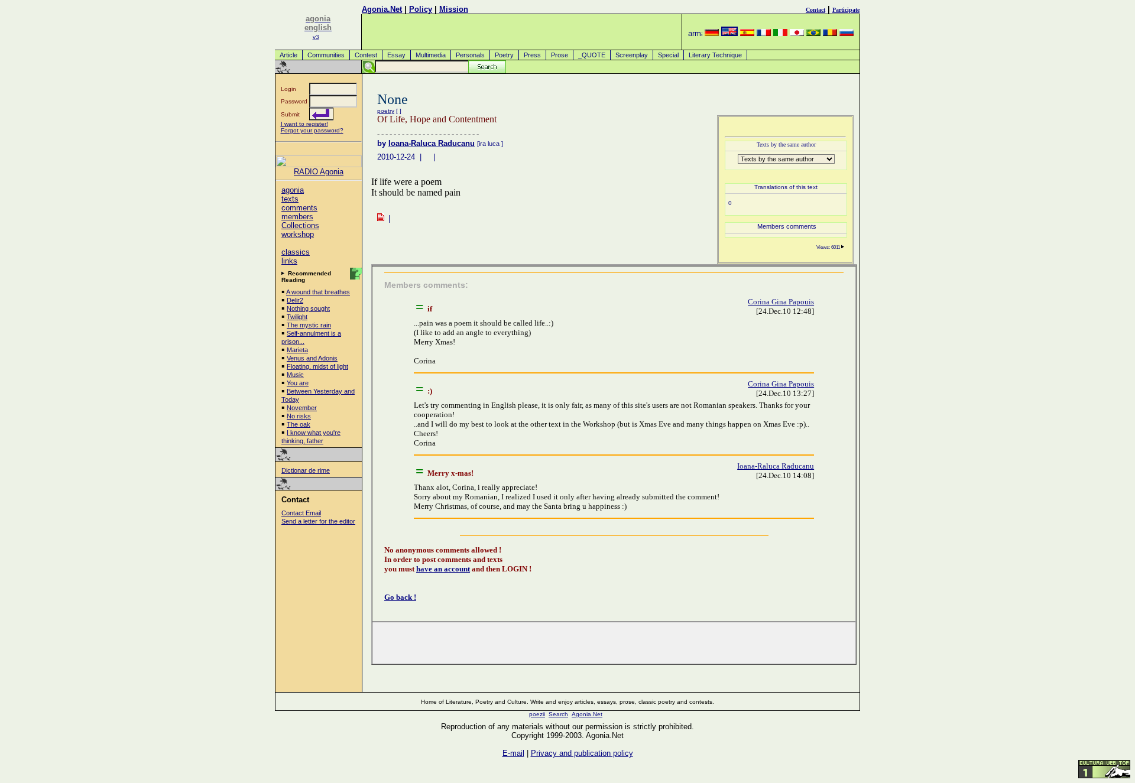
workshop (297, 234)
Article (288, 55)
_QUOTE (591, 55)
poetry (385, 111)
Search (558, 714)
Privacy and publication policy (582, 753)
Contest (366, 55)
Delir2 (295, 300)
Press (532, 55)
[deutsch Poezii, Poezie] (712, 33)
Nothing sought (308, 308)
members (297, 216)
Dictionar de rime (305, 470)
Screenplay (631, 55)
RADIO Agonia (318, 171)
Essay (396, 55)
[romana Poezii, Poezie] (830, 33)
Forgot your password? (312, 130)
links (289, 260)
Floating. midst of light (317, 366)
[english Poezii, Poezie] (729, 33)
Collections (300, 225)
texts (290, 198)
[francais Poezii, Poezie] (764, 33)
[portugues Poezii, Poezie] (813, 33)
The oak (298, 424)
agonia (292, 190)
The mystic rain (309, 325)
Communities (326, 55)
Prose (559, 55)
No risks (299, 416)
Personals (470, 55)
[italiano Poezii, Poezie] (780, 33)
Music (295, 374)
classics (295, 252)
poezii (537, 714)
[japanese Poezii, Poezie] (797, 33)
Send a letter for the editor (318, 521)
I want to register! (304, 124)
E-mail (513, 753)
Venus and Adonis (312, 358)
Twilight (297, 316)
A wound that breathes (318, 291)
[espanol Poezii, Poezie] (747, 33)
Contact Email (301, 512)
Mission (453, 9)
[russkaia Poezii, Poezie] (846, 33)
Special (668, 55)
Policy (420, 9)
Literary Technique (715, 55)
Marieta (297, 349)
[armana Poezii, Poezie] (695, 33)
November (302, 407)
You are (298, 382)
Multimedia (431, 55)
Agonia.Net (382, 9)
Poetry (504, 55)
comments (299, 207)
